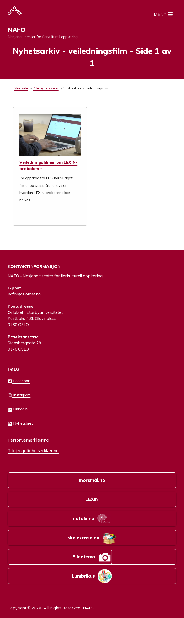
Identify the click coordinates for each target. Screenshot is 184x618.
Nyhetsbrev (23, 423)
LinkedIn (20, 409)
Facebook (21, 380)
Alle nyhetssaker (46, 88)
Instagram (21, 394)
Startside (21, 88)
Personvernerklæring (28, 439)
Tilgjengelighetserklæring (33, 450)
